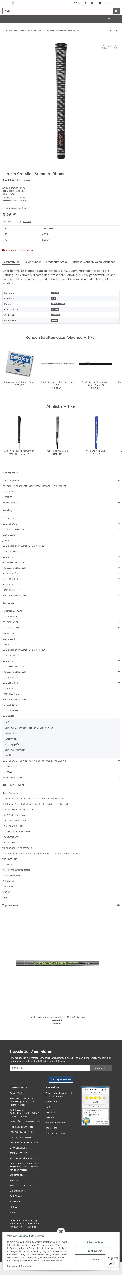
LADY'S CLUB (8, 534)
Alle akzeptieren (95, 1242)
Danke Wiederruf (10, 793)
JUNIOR (6, 540)
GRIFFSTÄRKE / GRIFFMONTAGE (17, 809)
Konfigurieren (95, 1251)
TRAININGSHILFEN (11, 589)
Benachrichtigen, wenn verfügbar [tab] (94, 262)
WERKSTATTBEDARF (12, 502)
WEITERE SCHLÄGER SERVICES (17, 848)
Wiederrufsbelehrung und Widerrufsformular (59, 1095)
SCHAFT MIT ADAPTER (13, 529)
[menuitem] (109, 19)
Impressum (12, 1266)
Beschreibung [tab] (11, 262)
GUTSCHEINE (8, 584)
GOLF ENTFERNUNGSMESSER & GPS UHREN (24, 545)
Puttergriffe (10, 738)
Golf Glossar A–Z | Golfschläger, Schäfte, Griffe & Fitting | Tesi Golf (35, 804)
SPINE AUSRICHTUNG (12, 826)
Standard (55, 315)
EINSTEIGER (8, 633)
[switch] (112, 1263)
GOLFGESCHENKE (11, 578)
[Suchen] (116, 11)
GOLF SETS (7, 556)
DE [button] (75, 3)
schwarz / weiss (58, 304)
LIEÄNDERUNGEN (11, 837)
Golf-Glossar (8, 881)
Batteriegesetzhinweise (57, 1133)
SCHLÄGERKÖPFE (10, 480)
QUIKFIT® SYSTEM (11, 551)
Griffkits (9, 755)
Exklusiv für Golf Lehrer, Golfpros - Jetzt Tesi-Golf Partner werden (34, 798)
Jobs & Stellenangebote (13, 815)
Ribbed (54, 320)
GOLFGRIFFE (19, 197)
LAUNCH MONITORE (12, 611)
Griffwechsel (11, 733)
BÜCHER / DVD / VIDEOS (14, 595)
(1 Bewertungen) (23, 180)
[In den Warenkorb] (4, 40)
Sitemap (50, 1117)
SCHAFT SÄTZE (9, 491)
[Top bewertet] (118, 905)
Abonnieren (101, 1068)
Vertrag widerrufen (61, 1079)
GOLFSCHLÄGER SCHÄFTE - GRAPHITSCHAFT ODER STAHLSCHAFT (34, 486)
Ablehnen (95, 1259)
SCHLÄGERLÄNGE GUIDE (14, 820)
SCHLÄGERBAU (9, 704)
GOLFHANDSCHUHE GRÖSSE (16, 831)
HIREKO (6, 892)
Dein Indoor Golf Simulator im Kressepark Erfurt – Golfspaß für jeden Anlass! (40, 853)
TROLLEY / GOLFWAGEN (14, 567)
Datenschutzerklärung (62, 1057)
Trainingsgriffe (12, 744)
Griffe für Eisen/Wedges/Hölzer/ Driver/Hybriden (29, 727)
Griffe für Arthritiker (15, 749)
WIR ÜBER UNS (9, 859)
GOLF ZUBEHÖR (10, 573)
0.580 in (55, 309)
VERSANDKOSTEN (11, 875)
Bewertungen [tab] (33, 262)
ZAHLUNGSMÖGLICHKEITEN (16, 870)
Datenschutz (27, 1266)
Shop (4, 897)
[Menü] (117, 1256)
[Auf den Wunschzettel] (113, 48)
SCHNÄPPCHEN (9, 518)
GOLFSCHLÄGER (10, 523)
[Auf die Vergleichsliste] (105, 48)
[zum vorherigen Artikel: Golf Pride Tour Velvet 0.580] (110, 31)
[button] (85, 3)
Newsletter (7, 886)
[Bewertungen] (57, 1020)
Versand (27, 221)
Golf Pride (10, 722)
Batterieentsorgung (55, 1122)
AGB (48, 1106)
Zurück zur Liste (11, 30)
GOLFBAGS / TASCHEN (13, 562)
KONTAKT (7, 864)
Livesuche (50, 1112)
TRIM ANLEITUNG (11, 842)
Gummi (55, 293)
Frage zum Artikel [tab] (57, 262)
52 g (53, 298)
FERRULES (7, 497)
